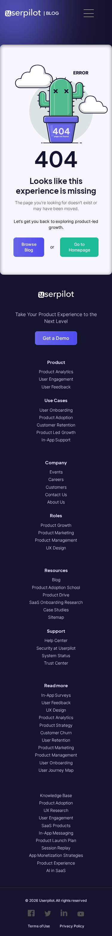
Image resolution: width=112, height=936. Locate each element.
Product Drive (56, 594)
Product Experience (56, 862)
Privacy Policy (72, 926)
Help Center (56, 640)
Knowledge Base (56, 795)
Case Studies (56, 609)
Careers (56, 479)
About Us (56, 501)
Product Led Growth (56, 432)
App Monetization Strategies (56, 855)
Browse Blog (29, 247)
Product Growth (56, 525)
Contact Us (56, 494)
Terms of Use (39, 926)
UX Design (56, 547)
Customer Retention (56, 424)
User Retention (56, 740)
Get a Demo (56, 338)
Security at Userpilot (56, 648)
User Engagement (56, 379)
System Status (56, 655)
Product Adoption (56, 417)
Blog (56, 579)
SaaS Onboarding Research (56, 602)
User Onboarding (56, 409)
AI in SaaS (56, 870)
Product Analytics (56, 371)
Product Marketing (56, 532)
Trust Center (56, 662)
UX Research (56, 810)
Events (56, 471)
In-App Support (56, 439)
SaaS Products (56, 825)
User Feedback (56, 386)
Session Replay (56, 847)
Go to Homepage (79, 247)
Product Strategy (56, 725)
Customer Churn (56, 732)
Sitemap (56, 617)
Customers (56, 487)
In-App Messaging (56, 832)
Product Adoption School (56, 587)
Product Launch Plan (56, 840)
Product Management (56, 540)
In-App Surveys (56, 695)
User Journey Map (56, 770)
